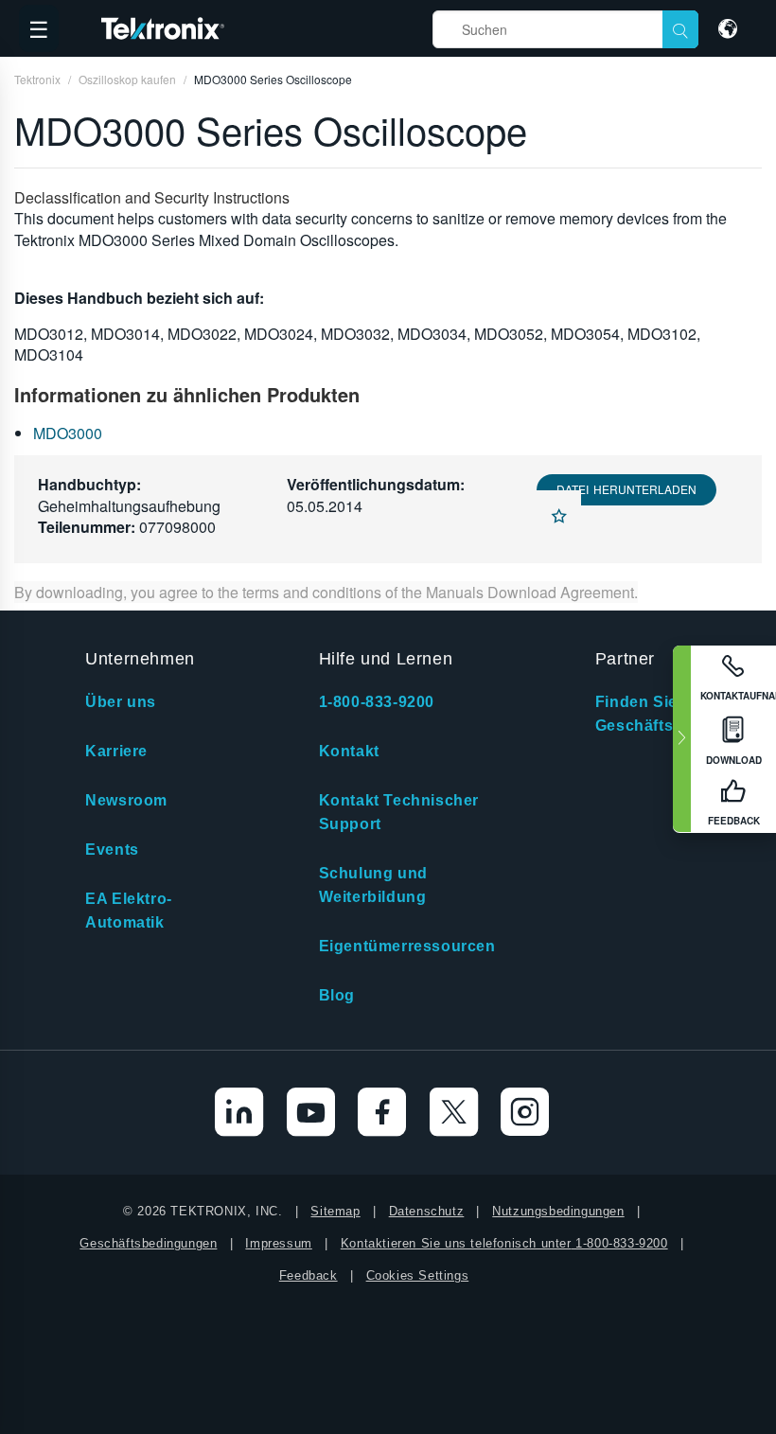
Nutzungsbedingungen (558, 1211)
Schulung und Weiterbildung (373, 885)
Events (112, 849)
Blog (337, 995)
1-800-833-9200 (376, 702)
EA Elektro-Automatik (128, 910)
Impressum (278, 1243)
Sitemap (335, 1211)
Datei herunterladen (626, 489)
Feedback (308, 1275)
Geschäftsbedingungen (148, 1243)
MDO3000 (67, 433)
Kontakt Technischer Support (399, 812)
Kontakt (349, 751)
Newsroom (126, 800)
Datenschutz (427, 1211)
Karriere (116, 751)
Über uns (120, 702)
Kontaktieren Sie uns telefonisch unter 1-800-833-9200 (504, 1243)
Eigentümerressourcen (407, 946)
